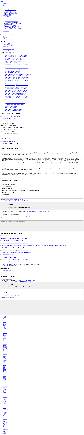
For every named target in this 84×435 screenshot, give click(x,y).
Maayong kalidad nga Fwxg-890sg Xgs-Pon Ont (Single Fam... (16, 252)
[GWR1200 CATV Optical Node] (7, 254)
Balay (4, 5)
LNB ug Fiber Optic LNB (10, 8)
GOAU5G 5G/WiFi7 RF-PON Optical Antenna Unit (15, 56)
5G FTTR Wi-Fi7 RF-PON (10, 25)
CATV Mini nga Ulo (9, 14)
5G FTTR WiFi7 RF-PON (10, 10)
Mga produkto (5, 6)
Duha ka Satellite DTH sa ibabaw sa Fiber (13, 23)
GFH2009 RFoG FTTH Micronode (12, 72)
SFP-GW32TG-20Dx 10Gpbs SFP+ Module (14, 59)
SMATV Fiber (8, 281)
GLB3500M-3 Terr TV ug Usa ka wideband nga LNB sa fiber (17, 75)
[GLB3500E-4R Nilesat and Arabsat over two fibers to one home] (14, 259)
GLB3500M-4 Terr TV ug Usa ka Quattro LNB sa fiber (16, 69)
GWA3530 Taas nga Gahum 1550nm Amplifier (14, 104)
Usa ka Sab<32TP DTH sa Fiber (11, 21)
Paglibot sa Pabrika (9, 16)
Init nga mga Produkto (26, 280)
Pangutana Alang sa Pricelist (5, 279)
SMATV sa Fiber (8, 7)
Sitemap (33, 280)
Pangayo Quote (3, 141)
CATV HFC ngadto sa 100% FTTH (12, 26)
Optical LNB (3, 281)
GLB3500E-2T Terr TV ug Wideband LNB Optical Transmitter (16, 200)
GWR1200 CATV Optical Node (8, 257)
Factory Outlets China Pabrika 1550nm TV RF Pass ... (14, 247)
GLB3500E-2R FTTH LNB (11, 101)
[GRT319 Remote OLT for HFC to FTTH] (11, 240)
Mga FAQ (5, 273)
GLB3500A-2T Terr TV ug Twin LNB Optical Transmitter (16, 91)
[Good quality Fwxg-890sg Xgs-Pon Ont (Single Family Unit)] (14, 250)
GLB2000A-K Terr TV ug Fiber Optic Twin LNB (15, 94)
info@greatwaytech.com (9, 265)
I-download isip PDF (11, 141)
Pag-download (6, 31)
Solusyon (5, 20)
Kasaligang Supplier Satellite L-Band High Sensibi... (13, 238)
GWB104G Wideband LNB (10, 107)
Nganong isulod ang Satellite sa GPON (13, 28)
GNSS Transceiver (15, 281)
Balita (4, 29)
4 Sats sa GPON (8, 24)
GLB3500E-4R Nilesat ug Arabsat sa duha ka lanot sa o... (16, 85)
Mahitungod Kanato (7, 15)
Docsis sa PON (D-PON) (10, 27)
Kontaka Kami (6, 32)
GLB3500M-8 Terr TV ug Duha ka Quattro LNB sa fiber (16, 78)
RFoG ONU (21, 281)
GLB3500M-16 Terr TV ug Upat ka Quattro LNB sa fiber (16, 81)
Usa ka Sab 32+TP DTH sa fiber (11, 22)
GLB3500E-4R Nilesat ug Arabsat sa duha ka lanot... (13, 262)
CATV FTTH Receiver (28, 281)
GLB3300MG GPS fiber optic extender (13, 110)
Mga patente (7, 18)
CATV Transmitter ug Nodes (11, 13)
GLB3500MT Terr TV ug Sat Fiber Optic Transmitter (15, 88)
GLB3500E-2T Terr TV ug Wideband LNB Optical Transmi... (17, 97)
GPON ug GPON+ (9, 11)
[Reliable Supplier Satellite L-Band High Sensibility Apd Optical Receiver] (15, 235)
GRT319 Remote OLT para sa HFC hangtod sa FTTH (16, 65)
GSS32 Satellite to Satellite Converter (12, 62)
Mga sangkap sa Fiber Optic (10, 12)
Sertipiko (7, 17)
